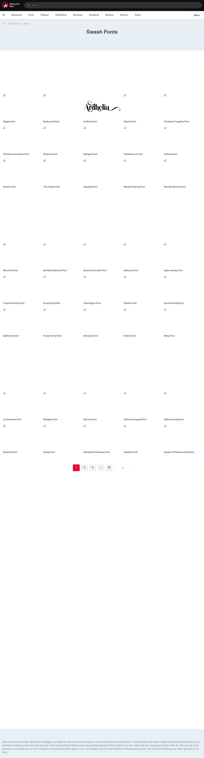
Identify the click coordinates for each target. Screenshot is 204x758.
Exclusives (16, 15)
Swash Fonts (102, 31)
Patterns (124, 15)
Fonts (31, 15)
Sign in (197, 15)
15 (109, 468)
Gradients (94, 15)
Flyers (138, 15)
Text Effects (61, 15)
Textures (44, 15)
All (3, 15)
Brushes (109, 15)
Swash (26, 23)
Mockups (78, 15)
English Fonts (14, 23)
